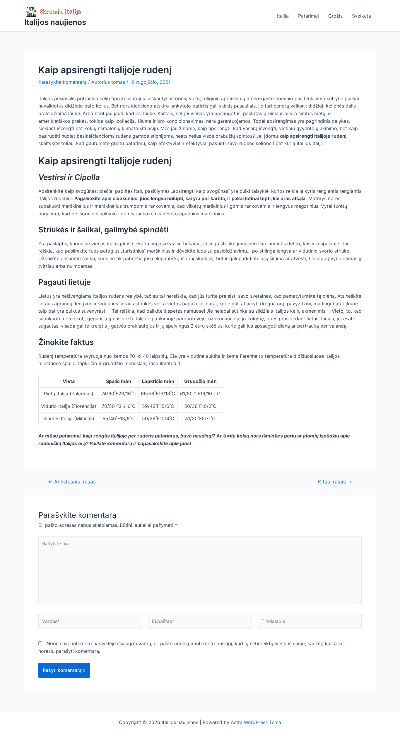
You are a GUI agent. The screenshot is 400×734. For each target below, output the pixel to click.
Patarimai (308, 16)
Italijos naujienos (55, 22)
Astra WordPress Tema (256, 722)
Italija (283, 16)
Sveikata (361, 16)
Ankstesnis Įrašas (72, 481)
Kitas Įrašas (335, 481)
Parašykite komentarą (62, 82)
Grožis (335, 16)
